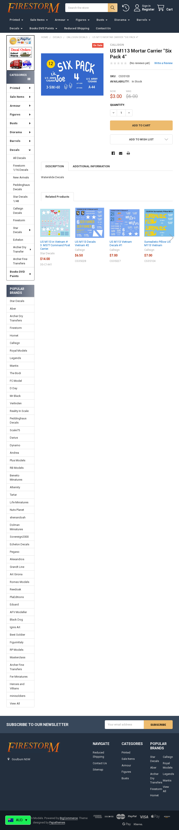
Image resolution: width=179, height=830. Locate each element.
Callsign (15, 343)
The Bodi (15, 373)
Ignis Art (15, 627)
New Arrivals (21, 177)
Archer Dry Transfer (19, 249)
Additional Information (91, 166)
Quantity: (117, 104)
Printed (15, 19)
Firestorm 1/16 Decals (20, 168)
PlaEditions (17, 597)
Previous (42, 237)
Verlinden (16, 403)
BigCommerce (69, 818)
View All (15, 703)
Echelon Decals (19, 544)
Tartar (13, 494)
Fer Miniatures (19, 676)
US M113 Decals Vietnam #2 (85, 243)
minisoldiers (17, 695)
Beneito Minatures (16, 477)
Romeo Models (19, 582)
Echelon (18, 239)
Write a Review (163, 63)
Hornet (14, 335)
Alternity (15, 487)
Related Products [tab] (57, 196)
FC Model (16, 380)
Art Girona (16, 574)
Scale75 (15, 430)
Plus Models (17, 460)
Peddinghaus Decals (21, 187)
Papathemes (57, 822)
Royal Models (18, 350)
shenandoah (18, 517)
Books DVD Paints (41, 28)
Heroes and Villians (17, 686)
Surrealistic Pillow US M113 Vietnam (157, 243)
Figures (81, 19)
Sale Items (37, 19)
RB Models (17, 467)
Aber (13, 308)
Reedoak (15, 589)
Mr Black (15, 396)
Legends (15, 358)
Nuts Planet (17, 509)
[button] (20, 52)
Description (54, 166)
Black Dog (16, 619)
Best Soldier (17, 634)
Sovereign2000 (19, 536)
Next (171, 237)
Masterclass (17, 657)
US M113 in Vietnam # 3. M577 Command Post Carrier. (55, 245)
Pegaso (14, 551)
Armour (60, 19)
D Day (13, 388)
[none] (72, 74)
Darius (14, 437)
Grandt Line (17, 566)
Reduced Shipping (76, 28)
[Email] (120, 153)
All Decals (19, 158)
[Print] (128, 153)
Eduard (14, 604)
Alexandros (17, 559)
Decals (14, 28)
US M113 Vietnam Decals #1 (121, 243)
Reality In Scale (19, 411)
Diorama (120, 19)
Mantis (14, 365)
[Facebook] (113, 153)
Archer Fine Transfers (20, 261)
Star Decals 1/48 (20, 199)
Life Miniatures (19, 502)
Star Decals (17, 230)
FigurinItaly (16, 642)
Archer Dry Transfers (16, 318)
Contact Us (103, 28)
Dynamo (15, 445)
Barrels (142, 19)
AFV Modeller (18, 612)
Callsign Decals (18, 210)
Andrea (14, 452)
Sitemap (98, 769)
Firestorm (19, 220)
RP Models (16, 649)
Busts (100, 19)
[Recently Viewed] (126, 8)
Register (148, 9)
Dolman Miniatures (16, 527)
